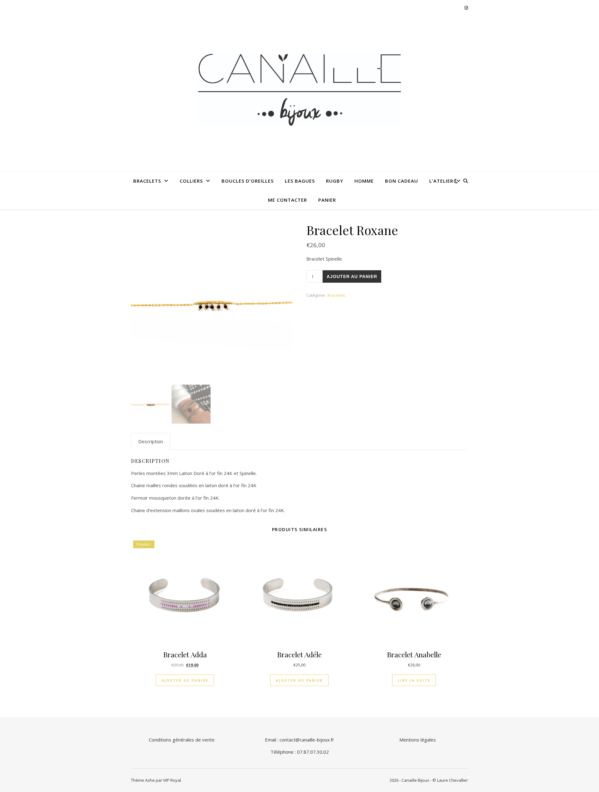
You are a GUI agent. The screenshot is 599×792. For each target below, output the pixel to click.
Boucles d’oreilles (248, 181)
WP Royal (172, 780)
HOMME (364, 181)
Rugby (334, 181)
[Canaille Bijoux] (299, 90)
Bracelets (147, 181)
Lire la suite (414, 680)
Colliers (191, 181)
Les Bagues (300, 181)
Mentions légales (417, 740)
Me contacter (287, 200)
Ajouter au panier (352, 276)
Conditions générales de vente (182, 740)
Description (150, 441)
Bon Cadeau (401, 181)
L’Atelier (441, 181)
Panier (327, 200)
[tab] (150, 441)
